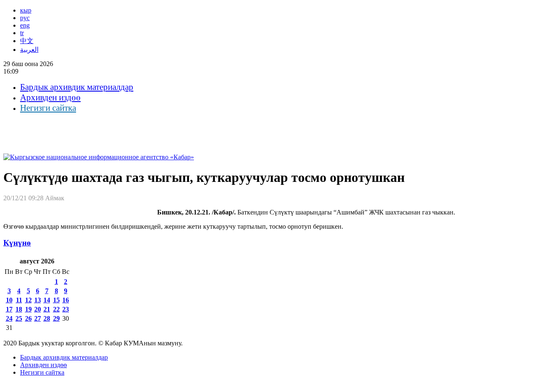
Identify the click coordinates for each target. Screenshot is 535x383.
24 (9, 318)
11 (19, 300)
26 (28, 318)
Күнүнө (17, 242)
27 (37, 318)
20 (37, 309)
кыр (25, 10)
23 (65, 309)
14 (46, 300)
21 (46, 309)
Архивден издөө (50, 97)
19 (28, 309)
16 (65, 300)
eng (25, 25)
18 (18, 309)
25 (18, 318)
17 (9, 309)
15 (56, 300)
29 (56, 318)
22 (56, 309)
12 (28, 300)
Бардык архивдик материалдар (76, 87)
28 (46, 318)
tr (22, 32)
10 (9, 300)
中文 (26, 40)
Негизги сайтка (48, 108)
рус (25, 17)
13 (37, 300)
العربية (29, 49)
